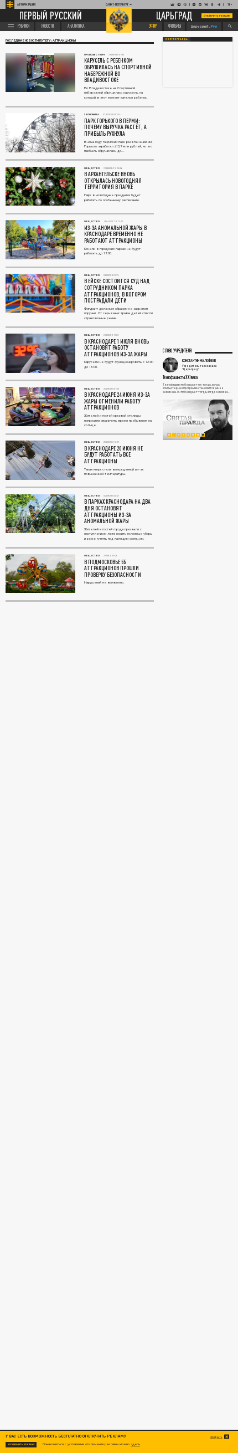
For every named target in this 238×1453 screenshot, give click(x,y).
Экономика (91, 114)
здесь (135, 1444)
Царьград (174, 16)
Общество (92, 168)
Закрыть (216, 1437)
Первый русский (50, 16)
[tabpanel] (197, 420)
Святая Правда (176, 39)
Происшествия (94, 54)
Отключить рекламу (217, 15)
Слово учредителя (177, 351)
